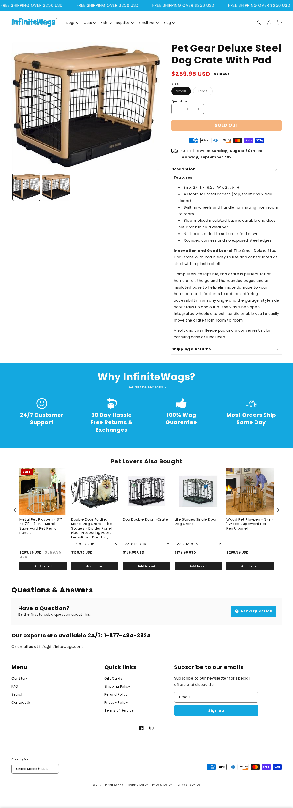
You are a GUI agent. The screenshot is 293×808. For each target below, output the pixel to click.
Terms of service (188, 784)
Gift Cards (113, 678)
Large (205, 92)
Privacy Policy (116, 702)
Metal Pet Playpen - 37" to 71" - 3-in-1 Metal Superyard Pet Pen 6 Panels (40, 526)
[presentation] (14, 510)
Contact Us (21, 702)
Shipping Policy (117, 686)
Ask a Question (256, 611)
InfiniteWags (114, 785)
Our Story (19, 678)
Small (183, 92)
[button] (72, 22)
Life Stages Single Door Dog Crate (196, 521)
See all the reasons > (147, 387)
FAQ (14, 686)
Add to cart (43, 566)
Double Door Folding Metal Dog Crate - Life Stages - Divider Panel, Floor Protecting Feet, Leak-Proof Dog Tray (92, 528)
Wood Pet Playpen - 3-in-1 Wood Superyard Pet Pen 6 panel (249, 524)
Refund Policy (116, 694)
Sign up (216, 710)
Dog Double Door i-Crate (145, 519)
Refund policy (138, 784)
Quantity (179, 101)
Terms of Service (119, 710)
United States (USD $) (33, 769)
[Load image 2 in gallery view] (56, 187)
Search (17, 694)
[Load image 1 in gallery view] (26, 187)
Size (175, 84)
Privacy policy (162, 784)
